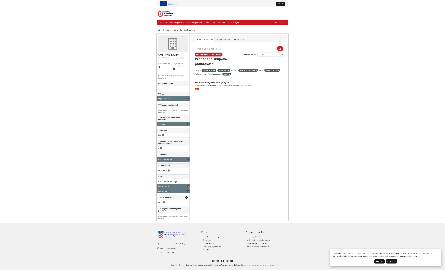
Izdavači (167, 30)
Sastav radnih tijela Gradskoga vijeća (212, 82)
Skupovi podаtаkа (206, 39)
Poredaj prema (250, 54)
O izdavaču (240, 39)
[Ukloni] (214, 70)
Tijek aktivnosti (224, 39)
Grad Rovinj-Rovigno (184, 30)
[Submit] (280, 48)
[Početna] (159, 30)
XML (196, 89)
